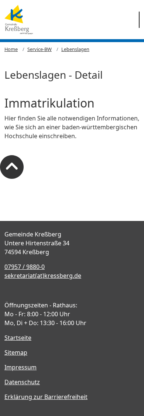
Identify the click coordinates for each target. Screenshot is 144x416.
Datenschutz (22, 382)
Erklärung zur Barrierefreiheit (46, 397)
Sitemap (15, 352)
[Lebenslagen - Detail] (18, 19)
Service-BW (39, 49)
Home (11, 49)
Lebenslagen (75, 49)
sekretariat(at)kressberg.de (42, 276)
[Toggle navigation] (139, 19)
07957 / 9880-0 (24, 267)
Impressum (20, 367)
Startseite (17, 338)
